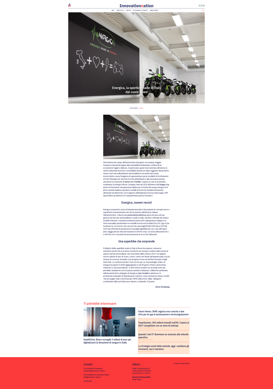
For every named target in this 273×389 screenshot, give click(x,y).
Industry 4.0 (120, 10)
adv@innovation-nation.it (92, 377)
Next (113, 10)
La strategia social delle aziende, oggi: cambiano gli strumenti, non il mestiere (163, 348)
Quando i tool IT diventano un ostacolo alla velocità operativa (163, 336)
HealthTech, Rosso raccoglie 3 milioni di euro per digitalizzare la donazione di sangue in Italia (107, 341)
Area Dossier (87, 381)
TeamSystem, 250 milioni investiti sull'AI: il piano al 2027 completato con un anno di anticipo (163, 324)
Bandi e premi (154, 10)
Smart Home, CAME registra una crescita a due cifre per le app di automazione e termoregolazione (163, 313)
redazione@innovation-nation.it (94, 371)
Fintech (128, 10)
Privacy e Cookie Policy (182, 363)
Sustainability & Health (140, 10)
